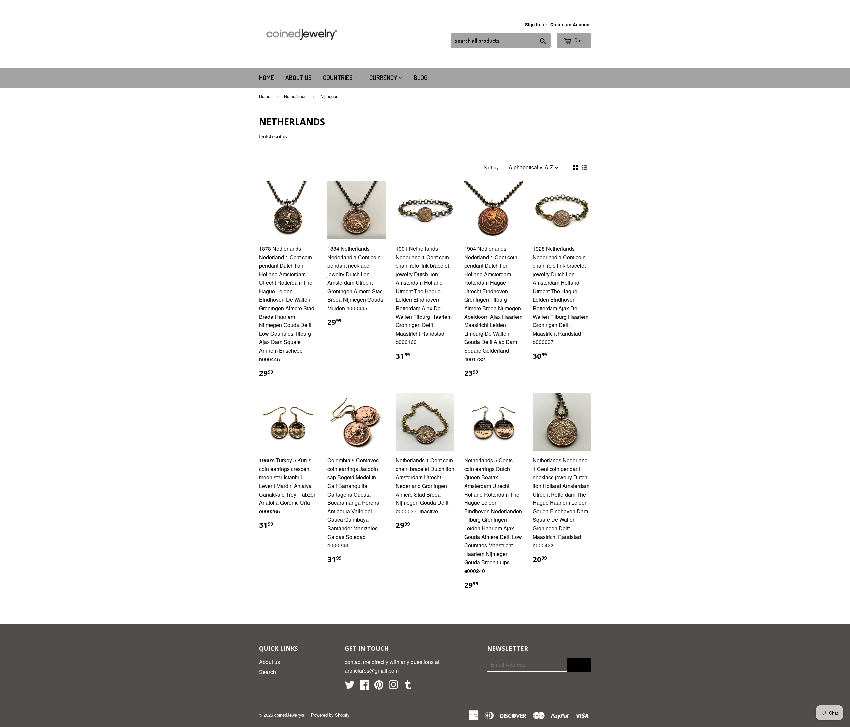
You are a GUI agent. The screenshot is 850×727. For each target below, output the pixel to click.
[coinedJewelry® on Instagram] (393, 686)
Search (267, 672)
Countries (338, 77)
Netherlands (295, 96)
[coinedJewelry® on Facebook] (364, 686)
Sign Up (579, 665)
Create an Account (570, 24)
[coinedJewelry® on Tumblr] (408, 686)
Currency (383, 77)
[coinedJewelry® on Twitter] (350, 686)
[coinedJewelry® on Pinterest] (379, 686)
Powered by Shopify (330, 715)
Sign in (532, 24)
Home (266, 77)
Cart (578, 40)
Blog (421, 77)
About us (298, 77)
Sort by (491, 167)
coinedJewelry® (289, 715)
